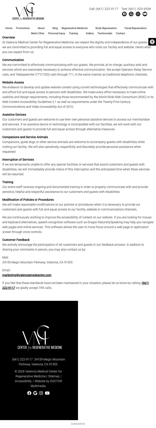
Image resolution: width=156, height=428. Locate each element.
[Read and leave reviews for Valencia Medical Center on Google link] (36, 393)
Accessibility (23, 381)
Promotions (23, 28)
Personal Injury (56, 33)
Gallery (90, 33)
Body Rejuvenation (106, 28)
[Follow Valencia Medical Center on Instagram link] (41, 393)
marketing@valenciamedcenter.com (26, 275)
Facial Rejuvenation (136, 28)
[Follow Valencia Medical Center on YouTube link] (47, 393)
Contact (120, 33)
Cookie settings (78, 423)
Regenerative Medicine (75, 28)
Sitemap (53, 376)
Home (8, 28)
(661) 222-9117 (107, 9)
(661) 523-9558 (139, 9)
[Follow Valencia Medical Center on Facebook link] (30, 393)
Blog (55, 28)
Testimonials (105, 33)
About (41, 28)
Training (73, 33)
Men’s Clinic (37, 33)
